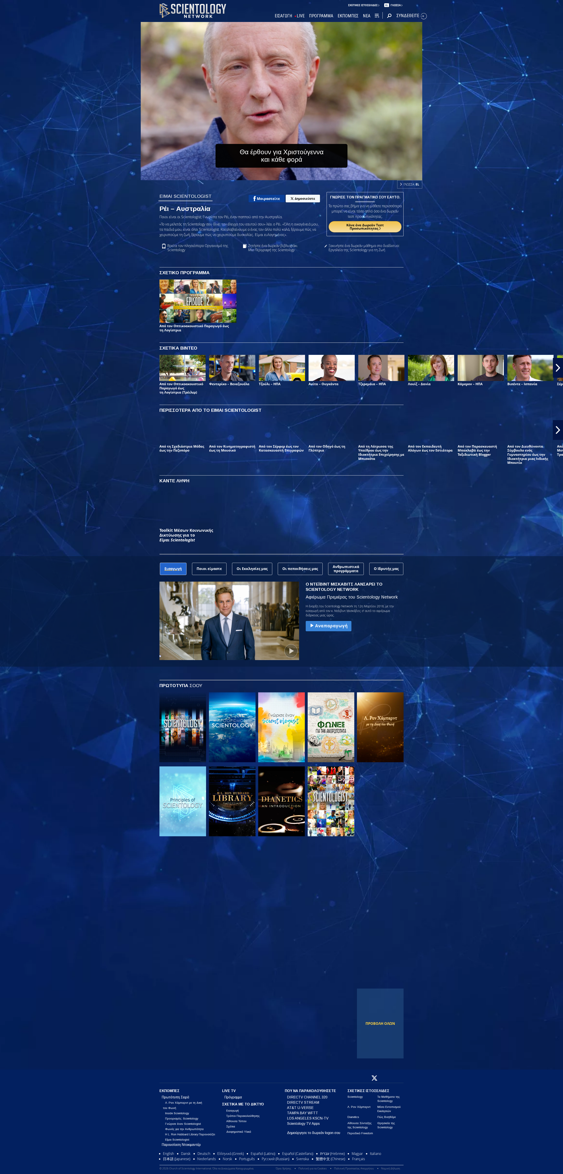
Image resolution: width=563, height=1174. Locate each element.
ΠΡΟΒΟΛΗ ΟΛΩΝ (380, 1023)
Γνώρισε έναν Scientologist (183, 1123)
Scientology (355, 1096)
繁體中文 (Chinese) (330, 1158)
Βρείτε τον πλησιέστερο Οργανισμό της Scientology (197, 248)
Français (358, 1158)
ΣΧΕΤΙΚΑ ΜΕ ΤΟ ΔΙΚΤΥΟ (243, 1104)
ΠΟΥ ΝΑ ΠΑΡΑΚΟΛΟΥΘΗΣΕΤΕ (310, 1091)
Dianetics (353, 1117)
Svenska (302, 1158)
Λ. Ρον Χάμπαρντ (359, 1107)
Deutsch (203, 1153)
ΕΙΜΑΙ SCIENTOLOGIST (185, 196)
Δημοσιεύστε (305, 198)
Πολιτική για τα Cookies (312, 1168)
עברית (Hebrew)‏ (332, 1153)
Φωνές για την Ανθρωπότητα (184, 1129)
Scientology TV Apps (303, 1123)
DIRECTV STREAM (303, 1102)
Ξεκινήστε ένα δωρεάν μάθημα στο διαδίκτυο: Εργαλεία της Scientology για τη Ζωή (364, 248)
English (168, 1153)
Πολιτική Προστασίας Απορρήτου (354, 1168)
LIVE (301, 15)
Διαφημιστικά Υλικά (238, 1131)
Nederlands (206, 1158)
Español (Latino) (263, 1153)
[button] (5, 368)
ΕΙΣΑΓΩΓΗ (283, 15)
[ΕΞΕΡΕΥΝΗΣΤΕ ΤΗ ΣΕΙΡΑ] (182, 727)
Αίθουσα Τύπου (236, 1121)
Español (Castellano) (297, 1153)
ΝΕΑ (366, 15)
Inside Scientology (177, 1113)
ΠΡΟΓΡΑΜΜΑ (321, 15)
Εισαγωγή (232, 1110)
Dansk (185, 1153)
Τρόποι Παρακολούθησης (243, 1116)
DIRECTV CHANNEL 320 (307, 1097)
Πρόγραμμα (233, 1097)
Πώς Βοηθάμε (386, 1117)
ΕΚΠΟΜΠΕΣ (348, 15)
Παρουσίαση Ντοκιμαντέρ (181, 1145)
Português (247, 1158)
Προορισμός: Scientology (181, 1118)
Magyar (357, 1153)
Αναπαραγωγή (331, 626)
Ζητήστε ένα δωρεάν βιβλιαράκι (273, 248)
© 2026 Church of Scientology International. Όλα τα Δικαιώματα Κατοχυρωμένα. (206, 1168)
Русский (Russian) (275, 1158)
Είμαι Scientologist (177, 1139)
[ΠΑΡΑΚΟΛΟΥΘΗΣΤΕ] (182, 801)
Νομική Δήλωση (390, 1168)
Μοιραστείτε (268, 198)
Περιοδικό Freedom (360, 1133)
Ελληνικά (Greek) (230, 1153)
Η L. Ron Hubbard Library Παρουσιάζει (190, 1134)
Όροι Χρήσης (283, 1168)
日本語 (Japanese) (176, 1158)
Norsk (227, 1158)
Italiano (375, 1153)
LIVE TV (229, 1091)
